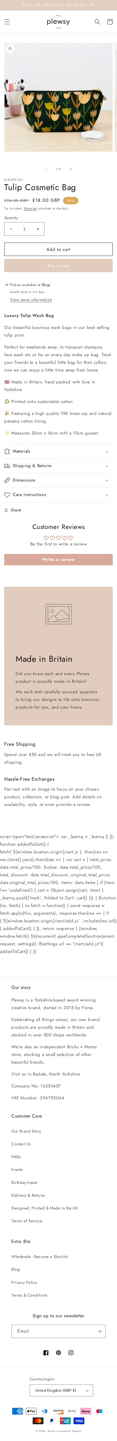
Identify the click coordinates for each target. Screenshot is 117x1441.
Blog (15, 1269)
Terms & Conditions (29, 1295)
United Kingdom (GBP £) (55, 1390)
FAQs (16, 1156)
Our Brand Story (26, 1131)
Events (17, 1169)
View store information (31, 300)
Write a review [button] (58, 559)
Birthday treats (24, 1182)
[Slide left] (46, 169)
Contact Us (21, 1144)
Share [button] (16, 510)
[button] (7, 22)
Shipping (30, 208)
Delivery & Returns (28, 1195)
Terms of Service (26, 1221)
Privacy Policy (24, 1282)
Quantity (11, 217)
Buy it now (59, 265)
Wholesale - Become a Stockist (39, 1256)
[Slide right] (71, 169)
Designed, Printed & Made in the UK (44, 1208)
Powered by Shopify (69, 1431)
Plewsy (52, 1431)
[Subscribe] (99, 1331)
